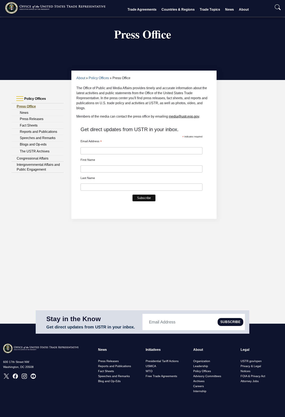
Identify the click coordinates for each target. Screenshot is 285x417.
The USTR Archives (34, 151)
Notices (245, 371)
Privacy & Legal (251, 366)
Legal (245, 349)
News (229, 9)
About (244, 9)
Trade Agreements (141, 9)
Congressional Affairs (32, 158)
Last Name (88, 178)
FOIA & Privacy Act (253, 376)
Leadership (200, 366)
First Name (88, 159)
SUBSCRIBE (230, 322)
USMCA (151, 366)
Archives (198, 381)
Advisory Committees (207, 376)
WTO (149, 371)
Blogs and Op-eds (33, 144)
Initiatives (153, 349)
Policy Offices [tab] (34, 98)
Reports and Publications (38, 131)
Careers (198, 386)
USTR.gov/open (251, 361)
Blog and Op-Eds (109, 381)
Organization (201, 361)
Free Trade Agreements (161, 376)
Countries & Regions (178, 9)
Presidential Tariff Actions (162, 361)
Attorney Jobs (250, 381)
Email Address (91, 141)
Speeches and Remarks (37, 138)
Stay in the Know (73, 319)
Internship (199, 391)
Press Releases (31, 119)
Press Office (26, 106)
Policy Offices (99, 78)
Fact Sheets (29, 125)
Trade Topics (210, 9)
